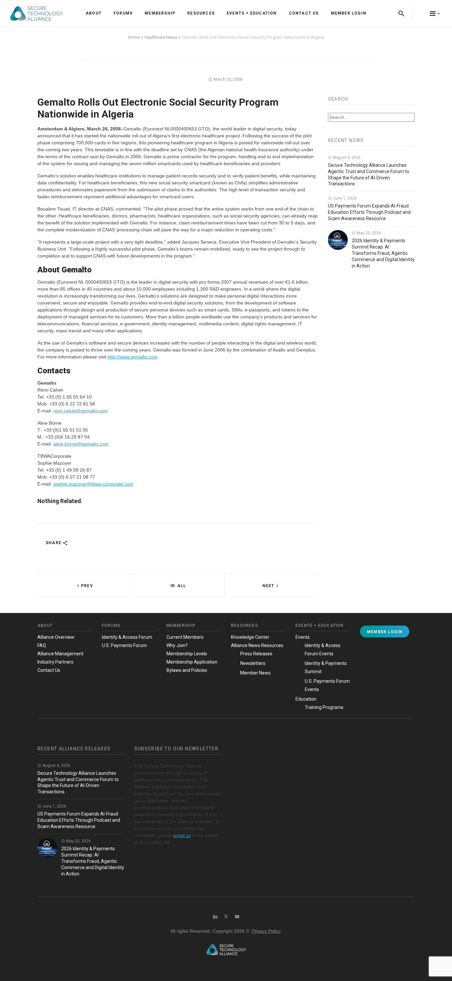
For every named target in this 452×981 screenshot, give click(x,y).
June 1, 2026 (344, 198)
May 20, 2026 (368, 233)
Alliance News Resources (257, 645)
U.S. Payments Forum (124, 645)
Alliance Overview (55, 637)
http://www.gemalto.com (133, 356)
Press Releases (256, 653)
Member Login (348, 13)
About (94, 13)
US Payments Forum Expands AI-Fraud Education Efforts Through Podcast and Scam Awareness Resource (369, 212)
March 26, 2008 (227, 79)
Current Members (184, 637)
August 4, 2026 (346, 157)
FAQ (41, 645)
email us (182, 835)
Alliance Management (60, 653)
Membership (160, 13)
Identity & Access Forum (127, 637)
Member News (255, 673)
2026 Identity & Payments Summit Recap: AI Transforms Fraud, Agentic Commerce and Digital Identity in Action (383, 253)
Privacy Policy (266, 931)
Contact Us (304, 13)
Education (305, 699)
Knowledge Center (250, 637)
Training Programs (324, 707)
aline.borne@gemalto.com (81, 443)
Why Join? (177, 645)
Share (54, 542)
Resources (201, 13)
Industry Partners (55, 662)
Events (302, 637)
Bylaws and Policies (186, 670)
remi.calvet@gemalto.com (80, 410)
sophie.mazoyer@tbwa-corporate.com (93, 484)
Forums (123, 13)
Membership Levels (186, 653)
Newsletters (252, 663)
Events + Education (252, 13)
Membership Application (191, 662)
